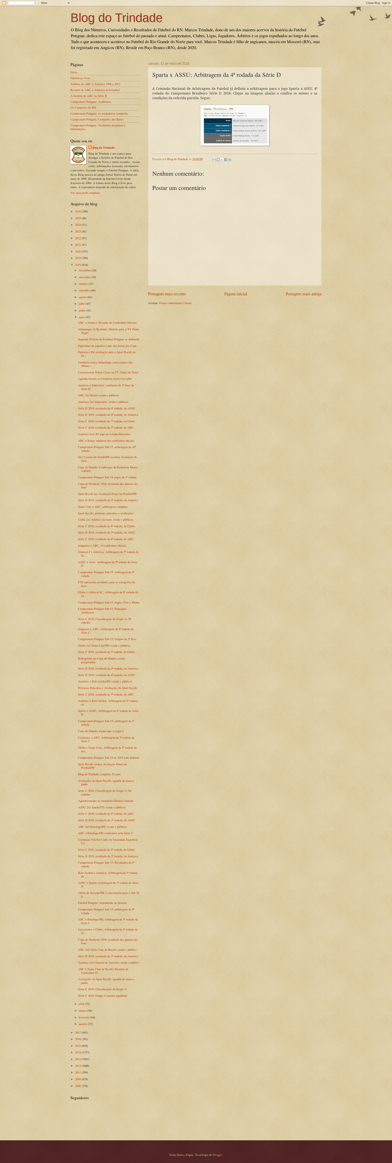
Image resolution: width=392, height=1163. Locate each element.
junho (82, 310)
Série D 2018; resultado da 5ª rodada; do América (108, 500)
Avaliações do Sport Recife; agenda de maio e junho (106, 782)
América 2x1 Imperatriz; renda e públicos (103, 402)
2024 (78, 224)
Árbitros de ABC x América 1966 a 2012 (95, 84)
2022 (78, 238)
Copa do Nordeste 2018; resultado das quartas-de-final (108, 485)
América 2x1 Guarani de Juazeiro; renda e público (108, 962)
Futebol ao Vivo (80, 78)
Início (73, 72)
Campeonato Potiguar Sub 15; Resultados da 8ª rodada (106, 864)
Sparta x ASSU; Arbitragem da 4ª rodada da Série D (108, 712)
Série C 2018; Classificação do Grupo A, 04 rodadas (104, 792)
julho (82, 303)
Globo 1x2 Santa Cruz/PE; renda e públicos (104, 645)
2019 (78, 258)
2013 (78, 1059)
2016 (78, 1039)
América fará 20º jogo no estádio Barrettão (104, 434)
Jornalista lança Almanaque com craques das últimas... (105, 364)
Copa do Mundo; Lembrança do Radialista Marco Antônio (108, 469)
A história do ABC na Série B (88, 96)
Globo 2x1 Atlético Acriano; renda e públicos (105, 519)
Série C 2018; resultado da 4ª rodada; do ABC (106, 813)
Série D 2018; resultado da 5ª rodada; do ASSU (106, 532)
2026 (78, 211)
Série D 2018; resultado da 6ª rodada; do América (108, 414)
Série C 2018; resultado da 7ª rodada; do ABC (106, 427)
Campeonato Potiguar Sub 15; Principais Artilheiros (102, 610)
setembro (85, 290)
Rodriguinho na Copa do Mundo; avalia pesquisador (101, 660)
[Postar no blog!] (218, 159)
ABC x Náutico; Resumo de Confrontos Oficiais (107, 322)
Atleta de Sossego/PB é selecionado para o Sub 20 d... (108, 894)
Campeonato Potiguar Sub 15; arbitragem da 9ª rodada (106, 574)
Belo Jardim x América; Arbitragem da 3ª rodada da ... (108, 874)
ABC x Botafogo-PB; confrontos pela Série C (105, 833)
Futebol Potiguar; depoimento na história (102, 903)
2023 (78, 231)
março (83, 1010)
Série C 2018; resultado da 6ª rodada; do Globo (106, 526)
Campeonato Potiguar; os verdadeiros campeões (99, 113)
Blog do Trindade (116, 18)
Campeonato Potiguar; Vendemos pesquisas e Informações (97, 127)
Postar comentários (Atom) (175, 303)
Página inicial (235, 294)
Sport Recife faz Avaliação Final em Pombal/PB (107, 494)
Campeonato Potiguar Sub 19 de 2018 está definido (108, 757)
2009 (78, 1086)
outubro (84, 284)
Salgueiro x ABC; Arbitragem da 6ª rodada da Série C (106, 631)
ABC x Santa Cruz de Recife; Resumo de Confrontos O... (103, 971)
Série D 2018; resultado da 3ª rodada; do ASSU (106, 820)
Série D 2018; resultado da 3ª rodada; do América (108, 856)
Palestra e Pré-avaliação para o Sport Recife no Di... (107, 354)
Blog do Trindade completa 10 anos (99, 774)
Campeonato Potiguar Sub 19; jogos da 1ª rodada (107, 477)
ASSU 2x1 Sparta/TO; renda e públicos (102, 807)
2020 (78, 251)
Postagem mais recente (167, 294)
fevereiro (84, 1017)
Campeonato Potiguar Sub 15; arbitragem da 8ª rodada (106, 911)
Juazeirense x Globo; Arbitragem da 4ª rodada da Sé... (108, 931)
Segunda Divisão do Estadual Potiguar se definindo (108, 339)
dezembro (85, 270)
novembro (85, 277)
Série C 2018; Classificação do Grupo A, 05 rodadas (104, 621)
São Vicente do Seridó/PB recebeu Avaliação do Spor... (107, 459)
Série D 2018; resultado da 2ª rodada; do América (108, 956)
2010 (78, 1079)
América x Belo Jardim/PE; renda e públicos (105, 681)
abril (82, 1004)
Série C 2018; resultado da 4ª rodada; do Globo (106, 849)
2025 (78, 218)
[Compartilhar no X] (222, 159)
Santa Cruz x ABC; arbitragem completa (102, 507)
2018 (78, 265)
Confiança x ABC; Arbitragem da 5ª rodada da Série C (106, 739)
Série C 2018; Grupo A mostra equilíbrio (102, 995)
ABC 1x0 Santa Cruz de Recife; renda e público (107, 949)
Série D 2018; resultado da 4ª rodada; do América (108, 668)
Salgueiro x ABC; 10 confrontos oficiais (102, 545)
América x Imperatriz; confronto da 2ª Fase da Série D (106, 387)
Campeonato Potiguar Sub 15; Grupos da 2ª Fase (107, 639)
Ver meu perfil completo (85, 193)
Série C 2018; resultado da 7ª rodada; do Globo (106, 421)
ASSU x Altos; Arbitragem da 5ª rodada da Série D (107, 564)
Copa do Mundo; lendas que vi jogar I (101, 731)
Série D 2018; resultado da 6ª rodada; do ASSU (106, 408)
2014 (78, 1052)
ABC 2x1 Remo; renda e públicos (98, 395)
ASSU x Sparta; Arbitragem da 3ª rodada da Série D (108, 884)
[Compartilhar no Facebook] (226, 159)
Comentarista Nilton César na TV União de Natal (108, 372)
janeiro (83, 1024)
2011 (78, 1072)
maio (82, 317)
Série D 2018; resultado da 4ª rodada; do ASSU (106, 675)
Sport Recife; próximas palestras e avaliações (105, 513)
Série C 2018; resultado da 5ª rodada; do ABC (106, 694)
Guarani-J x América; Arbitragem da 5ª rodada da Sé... (108, 553)
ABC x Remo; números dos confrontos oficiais (106, 440)
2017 (78, 1032)
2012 (78, 1066)
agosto (83, 297)
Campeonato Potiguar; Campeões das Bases (97, 119)
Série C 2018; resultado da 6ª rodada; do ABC (106, 539)
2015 (78, 1046)
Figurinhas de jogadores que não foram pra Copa (107, 346)
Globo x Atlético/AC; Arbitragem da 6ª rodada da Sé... (108, 594)
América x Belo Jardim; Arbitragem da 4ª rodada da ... (108, 702)
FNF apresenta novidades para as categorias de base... (106, 584)
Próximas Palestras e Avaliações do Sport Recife (107, 688)
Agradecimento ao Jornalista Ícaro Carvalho (105, 378)
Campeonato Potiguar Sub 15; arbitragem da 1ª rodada (106, 723)
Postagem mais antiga (304, 294)
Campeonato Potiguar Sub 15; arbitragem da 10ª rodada (107, 449)
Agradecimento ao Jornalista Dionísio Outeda (105, 801)
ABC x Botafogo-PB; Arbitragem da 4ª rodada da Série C (108, 921)
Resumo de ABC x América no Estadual (95, 90)
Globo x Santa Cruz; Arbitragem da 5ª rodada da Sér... (107, 749)
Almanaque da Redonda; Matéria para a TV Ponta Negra (108, 331)
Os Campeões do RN (83, 107)
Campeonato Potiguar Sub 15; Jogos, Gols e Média (108, 602)
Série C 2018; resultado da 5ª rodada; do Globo (106, 652)
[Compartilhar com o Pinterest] (230, 159)
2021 (78, 245)
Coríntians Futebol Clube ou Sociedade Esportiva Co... (107, 841)
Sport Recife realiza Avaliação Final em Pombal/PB (102, 766)
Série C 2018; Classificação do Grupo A (102, 989)
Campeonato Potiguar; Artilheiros (90, 102)
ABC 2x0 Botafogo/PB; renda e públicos (102, 827)
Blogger (217, 1155)
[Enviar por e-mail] (214, 159)
